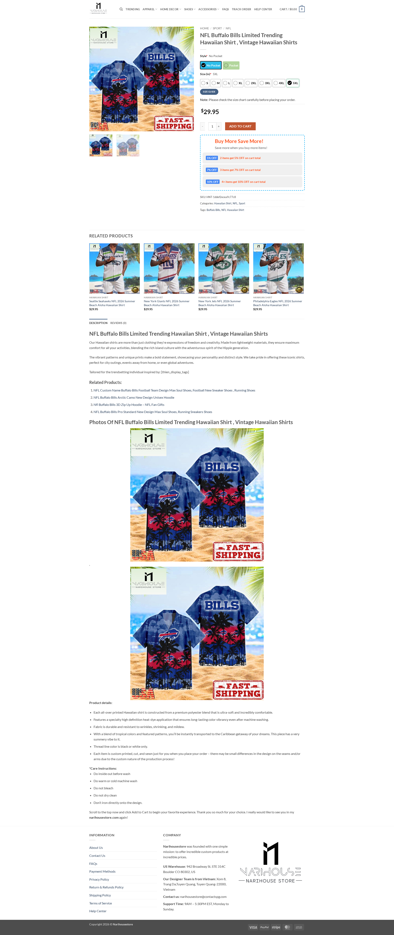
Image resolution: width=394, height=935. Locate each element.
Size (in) (205, 74)
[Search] (121, 9)
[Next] (186, 79)
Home (204, 28)
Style (203, 56)
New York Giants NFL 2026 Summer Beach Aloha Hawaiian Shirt (167, 303)
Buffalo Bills (213, 210)
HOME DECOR (169, 9)
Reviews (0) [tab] (118, 323)
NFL (228, 28)
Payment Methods (102, 871)
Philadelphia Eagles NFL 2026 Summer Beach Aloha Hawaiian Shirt (277, 303)
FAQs (225, 9)
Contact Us (97, 855)
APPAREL (149, 9)
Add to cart (240, 126)
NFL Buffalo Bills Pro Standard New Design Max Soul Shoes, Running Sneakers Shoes (153, 412)
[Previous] (96, 79)
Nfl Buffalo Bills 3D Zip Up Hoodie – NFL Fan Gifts (129, 404)
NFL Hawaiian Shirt (232, 210)
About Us (96, 847)
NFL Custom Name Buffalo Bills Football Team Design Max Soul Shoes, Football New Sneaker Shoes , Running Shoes (174, 390)
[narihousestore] (101, 9)
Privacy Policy (99, 879)
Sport (217, 28)
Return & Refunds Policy (106, 887)
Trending (133, 9)
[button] (292, 9)
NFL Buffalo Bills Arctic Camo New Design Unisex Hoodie (134, 397)
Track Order (241, 9)
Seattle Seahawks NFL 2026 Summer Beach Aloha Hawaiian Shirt (112, 303)
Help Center (263, 9)
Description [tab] (98, 323)
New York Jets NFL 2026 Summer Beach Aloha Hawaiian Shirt (219, 303)
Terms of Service (100, 903)
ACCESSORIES (207, 9)
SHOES (188, 9)
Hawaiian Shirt (222, 203)
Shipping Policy (100, 895)
